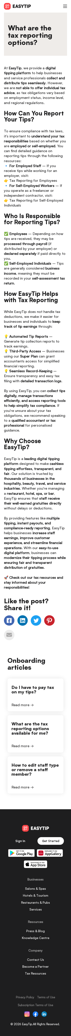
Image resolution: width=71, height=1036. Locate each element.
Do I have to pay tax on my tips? (32, 689)
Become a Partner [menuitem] (35, 966)
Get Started (50, 841)
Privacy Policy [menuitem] (25, 997)
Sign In (20, 841)
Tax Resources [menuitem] (35, 973)
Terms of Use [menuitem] (46, 997)
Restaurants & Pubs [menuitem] (35, 902)
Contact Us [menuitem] (35, 960)
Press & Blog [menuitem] (35, 931)
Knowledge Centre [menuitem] (35, 938)
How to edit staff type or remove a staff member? (35, 769)
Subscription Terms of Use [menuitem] (35, 1005)
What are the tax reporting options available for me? (30, 728)
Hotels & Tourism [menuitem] (35, 895)
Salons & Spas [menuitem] (35, 889)
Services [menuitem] (35, 909)
